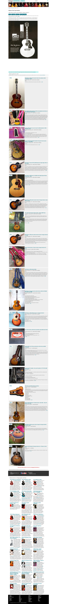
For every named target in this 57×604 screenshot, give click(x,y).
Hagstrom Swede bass (18, 480)
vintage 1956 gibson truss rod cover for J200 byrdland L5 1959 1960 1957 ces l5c (35, 128)
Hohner (20, 601)
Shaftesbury (38, 569)
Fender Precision (27, 565)
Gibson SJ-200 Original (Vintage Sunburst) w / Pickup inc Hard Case (36, 447)
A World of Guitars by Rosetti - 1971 (14, 503)
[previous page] (10, 40)
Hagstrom (20, 598)
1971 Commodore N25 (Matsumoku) (26, 515)
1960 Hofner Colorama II (38, 514)
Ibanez (29, 595)
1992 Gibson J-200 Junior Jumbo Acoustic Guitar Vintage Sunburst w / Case (36, 235)
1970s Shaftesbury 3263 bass (26, 538)
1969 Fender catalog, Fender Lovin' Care (37, 549)
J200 (18, 16)
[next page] (36, 40)
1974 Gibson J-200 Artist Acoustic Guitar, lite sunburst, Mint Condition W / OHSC (35, 78)
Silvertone (39, 597)
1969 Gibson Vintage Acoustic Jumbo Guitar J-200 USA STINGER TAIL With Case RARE (36, 291)
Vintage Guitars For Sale (32, 473)
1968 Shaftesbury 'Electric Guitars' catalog (38, 561)
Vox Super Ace (16, 549)
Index (9, 14)
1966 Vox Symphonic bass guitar (27, 561)
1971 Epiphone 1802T (37, 479)
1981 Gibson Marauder (26, 525)
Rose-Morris (19, 492)
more (45, 119)
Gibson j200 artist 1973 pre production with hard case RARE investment (35, 347)
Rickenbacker (30, 601)
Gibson (20, 595)
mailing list (11, 473)
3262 (41, 568)
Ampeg (10, 595)
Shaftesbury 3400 (27, 481)
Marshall (29, 597)
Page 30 (13, 14)
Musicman (29, 599)
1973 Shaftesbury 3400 (26, 479)
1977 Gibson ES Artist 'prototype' (37, 584)
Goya (19, 596)
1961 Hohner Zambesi (37, 537)
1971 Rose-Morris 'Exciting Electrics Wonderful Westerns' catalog (27, 572)
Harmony (20, 599)
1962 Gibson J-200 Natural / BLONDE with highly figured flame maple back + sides (36, 176)
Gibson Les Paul (25, 488)
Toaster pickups (39, 523)
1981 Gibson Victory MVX (27, 491)
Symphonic (27, 562)
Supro (39, 598)
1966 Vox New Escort (26, 548)
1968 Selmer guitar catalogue (37, 503)
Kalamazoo (29, 596)
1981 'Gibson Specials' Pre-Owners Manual (15, 538)
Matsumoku (30, 482)
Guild (19, 597)
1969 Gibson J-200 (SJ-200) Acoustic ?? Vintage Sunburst (34, 312)
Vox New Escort (28, 549)
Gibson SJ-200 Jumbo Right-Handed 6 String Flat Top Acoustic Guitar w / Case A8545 (35, 141)
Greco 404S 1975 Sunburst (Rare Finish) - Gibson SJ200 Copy (35, 212)
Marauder (28, 527)
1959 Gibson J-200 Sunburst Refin (30, 269)
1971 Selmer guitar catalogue (25, 503)
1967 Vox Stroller (13, 583)
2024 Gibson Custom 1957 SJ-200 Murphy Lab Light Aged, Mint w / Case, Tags (36, 163)
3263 (35, 569)
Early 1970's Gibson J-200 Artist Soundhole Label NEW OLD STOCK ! (36, 330)
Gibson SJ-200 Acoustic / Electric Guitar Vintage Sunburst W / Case (35, 248)
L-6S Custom (18, 547)
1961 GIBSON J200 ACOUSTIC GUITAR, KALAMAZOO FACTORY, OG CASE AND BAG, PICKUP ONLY (36, 111)
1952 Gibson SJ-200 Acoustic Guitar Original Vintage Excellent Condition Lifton (35, 425)
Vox (38, 599)
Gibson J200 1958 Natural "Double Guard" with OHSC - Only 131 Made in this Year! (36, 403)
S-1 (14, 547)
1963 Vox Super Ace (14, 548)
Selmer (39, 596)
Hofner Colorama (15, 515)
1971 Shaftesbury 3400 (14, 491)
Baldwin (10, 596)
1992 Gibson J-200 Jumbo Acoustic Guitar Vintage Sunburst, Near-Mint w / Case (36, 200)
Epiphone (10, 598)
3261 (35, 568)
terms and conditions (23, 602)
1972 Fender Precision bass (38, 572)
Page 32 (17, 14)
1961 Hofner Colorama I (15, 514)
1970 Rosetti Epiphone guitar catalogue (37, 492)
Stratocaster (23, 499)
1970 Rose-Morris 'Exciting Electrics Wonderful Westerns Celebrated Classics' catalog (15, 573)
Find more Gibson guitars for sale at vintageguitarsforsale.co (28, 467)
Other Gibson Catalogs (23, 14)
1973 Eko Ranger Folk (14, 560)
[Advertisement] (23, 64)
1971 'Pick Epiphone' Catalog (37, 526)
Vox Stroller (16, 584)
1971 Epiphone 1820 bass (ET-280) (15, 526)
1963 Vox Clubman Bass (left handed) (26, 584)
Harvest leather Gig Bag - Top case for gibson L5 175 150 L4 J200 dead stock (36, 368)
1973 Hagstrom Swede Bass (15, 479)
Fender (10, 599)
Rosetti (38, 494)
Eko (9, 597)
